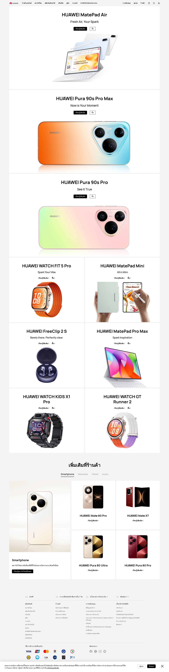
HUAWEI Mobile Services (33, 631)
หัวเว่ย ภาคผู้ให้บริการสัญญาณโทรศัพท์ (127, 618)
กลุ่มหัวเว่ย (119, 611)
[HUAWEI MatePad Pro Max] (122, 355)
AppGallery (28, 635)
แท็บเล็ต (27, 614)
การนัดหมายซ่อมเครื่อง (93, 633)
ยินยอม (151, 666)
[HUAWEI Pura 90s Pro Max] (84, 131)
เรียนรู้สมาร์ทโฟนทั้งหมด (22, 571)
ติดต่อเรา (119, 624)
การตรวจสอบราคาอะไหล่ (93, 611)
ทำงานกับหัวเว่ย (121, 621)
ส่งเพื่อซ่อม (89, 630)
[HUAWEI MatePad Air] (84, 47)
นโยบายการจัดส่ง (61, 614)
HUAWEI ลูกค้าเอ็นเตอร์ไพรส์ (124, 614)
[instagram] (100, 652)
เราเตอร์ (27, 621)
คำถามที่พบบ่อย (60, 611)
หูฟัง (26, 618)
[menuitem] (39, 608)
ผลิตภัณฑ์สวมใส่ (30, 611)
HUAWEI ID (28, 638)
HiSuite (88, 623)
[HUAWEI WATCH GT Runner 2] (122, 420)
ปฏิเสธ (141, 666)
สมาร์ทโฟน (28, 608)
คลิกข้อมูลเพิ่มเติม (53, 668)
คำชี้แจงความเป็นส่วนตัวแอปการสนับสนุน (98, 627)
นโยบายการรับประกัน (92, 614)
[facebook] (91, 652)
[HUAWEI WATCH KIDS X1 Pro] (46, 420)
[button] (149, 3)
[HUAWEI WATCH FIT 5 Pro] (46, 290)
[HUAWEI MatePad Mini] (122, 290)
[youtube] (104, 652)
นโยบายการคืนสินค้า (62, 618)
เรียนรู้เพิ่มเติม (80, 29)
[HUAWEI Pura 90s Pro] (84, 215)
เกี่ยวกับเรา (119, 608)
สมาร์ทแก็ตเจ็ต (29, 624)
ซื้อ (93, 29)
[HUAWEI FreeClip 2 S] (46, 355)
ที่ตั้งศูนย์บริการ (90, 608)
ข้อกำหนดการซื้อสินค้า (62, 608)
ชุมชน (27, 628)
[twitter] (95, 652)
